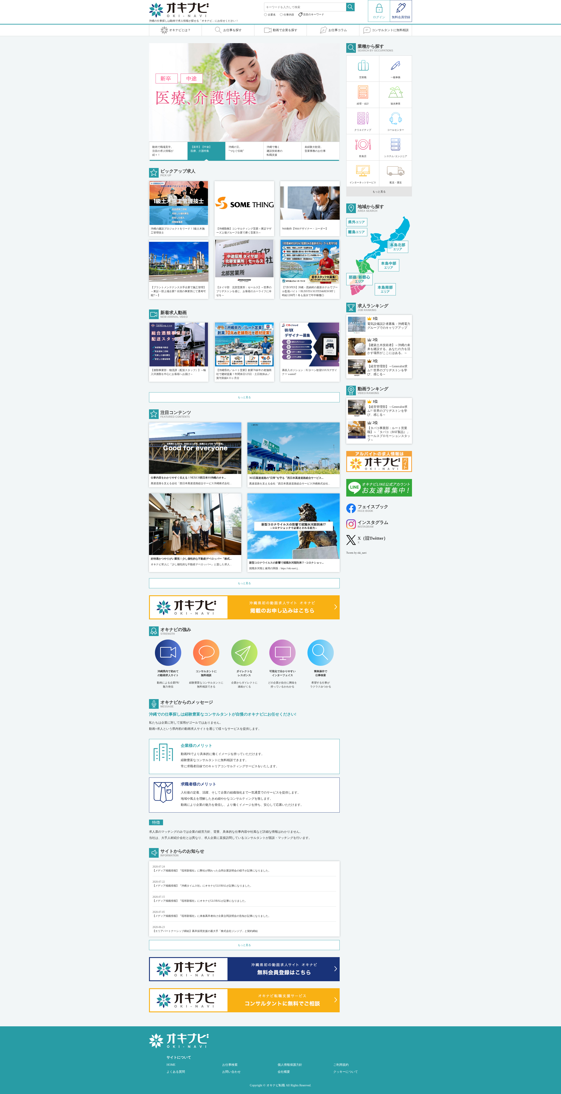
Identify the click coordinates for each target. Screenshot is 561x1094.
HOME (171, 1064)
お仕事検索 (230, 1064)
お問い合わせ (231, 1071)
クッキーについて (345, 1071)
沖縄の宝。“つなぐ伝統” (236, 148)
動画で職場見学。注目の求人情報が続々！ (162, 150)
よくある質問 (176, 1071)
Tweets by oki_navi (356, 552)
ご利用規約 (341, 1064)
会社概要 (284, 1071)
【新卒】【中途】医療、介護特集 (201, 148)
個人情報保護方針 (290, 1064)
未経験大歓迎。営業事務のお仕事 (315, 148)
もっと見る (244, 397)
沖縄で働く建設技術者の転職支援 (274, 150)
